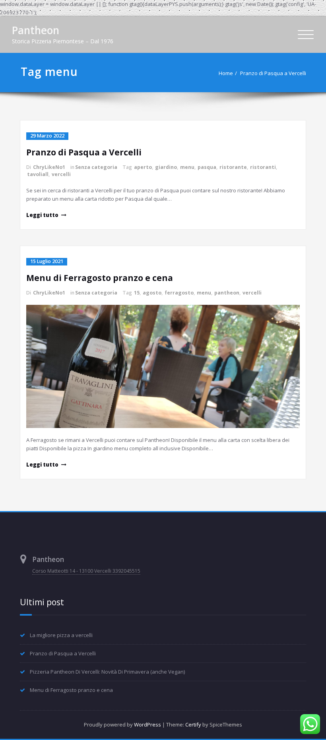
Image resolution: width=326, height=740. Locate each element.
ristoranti (263, 167)
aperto (143, 167)
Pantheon (35, 30)
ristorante (233, 167)
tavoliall (38, 174)
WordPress (147, 724)
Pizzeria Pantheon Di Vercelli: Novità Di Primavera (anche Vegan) (107, 671)
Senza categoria (96, 167)
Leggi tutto (42, 215)
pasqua (207, 167)
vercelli (61, 174)
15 (137, 292)
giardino (166, 167)
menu (187, 167)
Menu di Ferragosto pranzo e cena (99, 277)
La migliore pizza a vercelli (61, 635)
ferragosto (179, 292)
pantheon (226, 292)
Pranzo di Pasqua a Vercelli (273, 73)
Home (226, 73)
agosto (152, 292)
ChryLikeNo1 (49, 167)
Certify (193, 724)
